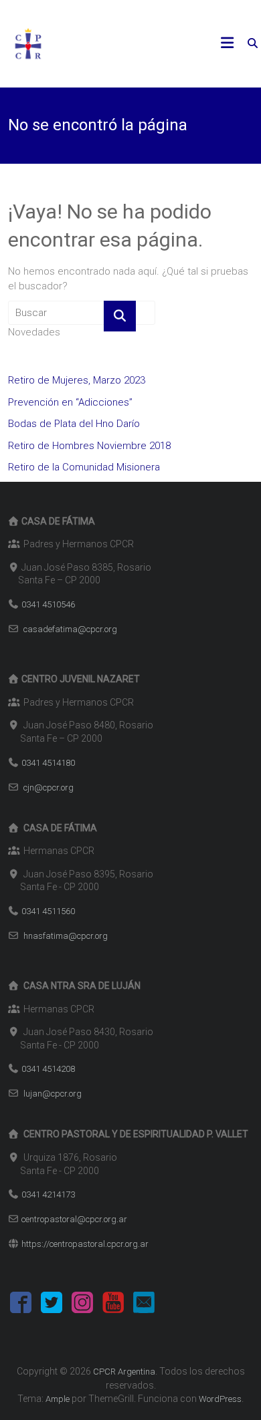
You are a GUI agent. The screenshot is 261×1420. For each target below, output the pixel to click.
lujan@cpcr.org (52, 1094)
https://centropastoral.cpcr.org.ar (85, 1244)
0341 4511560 (48, 911)
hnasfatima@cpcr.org (65, 936)
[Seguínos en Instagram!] (82, 1305)
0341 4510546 (48, 604)
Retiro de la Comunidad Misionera (84, 467)
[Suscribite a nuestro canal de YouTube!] (113, 1305)
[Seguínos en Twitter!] (51, 1305)
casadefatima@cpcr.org (70, 629)
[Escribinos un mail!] (144, 1305)
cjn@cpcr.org (48, 788)
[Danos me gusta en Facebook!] (20, 1305)
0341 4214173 (48, 1194)
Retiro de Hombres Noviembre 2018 (89, 446)
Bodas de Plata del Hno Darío (74, 424)
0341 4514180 (48, 763)
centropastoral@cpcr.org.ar (74, 1219)
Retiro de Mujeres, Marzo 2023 (76, 380)
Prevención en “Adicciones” (70, 402)
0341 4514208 (48, 1069)
